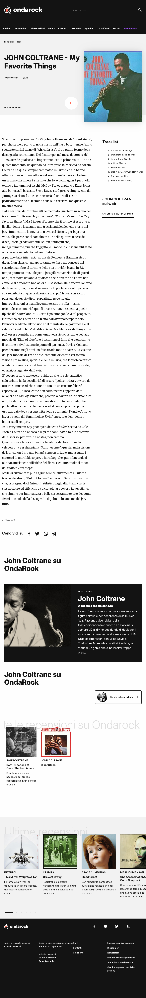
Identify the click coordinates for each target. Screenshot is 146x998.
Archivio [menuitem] (76, 28)
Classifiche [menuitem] (103, 28)
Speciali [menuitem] (88, 28)
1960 (19, 42)
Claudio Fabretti (12, 946)
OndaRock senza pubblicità (121, 957)
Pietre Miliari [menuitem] (38, 28)
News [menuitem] (51, 28)
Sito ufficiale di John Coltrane (117, 214)
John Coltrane (53, 139)
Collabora (78, 952)
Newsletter (113, 952)
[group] (21, 865)
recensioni (10, 42)
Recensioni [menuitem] (21, 28)
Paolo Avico (14, 107)
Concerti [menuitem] (63, 28)
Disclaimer (113, 948)
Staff (75, 943)
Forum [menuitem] (116, 28)
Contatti (77, 948)
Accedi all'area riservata (120, 962)
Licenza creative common (120, 943)
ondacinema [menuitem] (130, 28)
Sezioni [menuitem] (7, 28)
